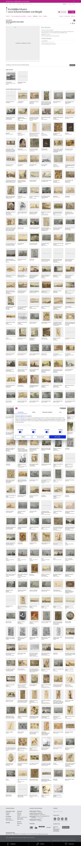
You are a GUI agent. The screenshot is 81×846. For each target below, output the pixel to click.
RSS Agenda (55, 826)
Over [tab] (60, 412)
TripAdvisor (66, 820)
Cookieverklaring (72, 840)
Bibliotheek (19, 812)
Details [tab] (33, 412)
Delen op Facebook (71, 23)
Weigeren (23, 436)
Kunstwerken (74, 20)
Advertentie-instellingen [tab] (47, 412)
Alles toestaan (57, 436)
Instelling (45, 16)
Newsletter (66, 827)
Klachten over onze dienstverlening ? (44, 840)
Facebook (55, 820)
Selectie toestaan (40, 436)
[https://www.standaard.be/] (48, 827)
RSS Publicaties (56, 831)
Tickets (72, 12)
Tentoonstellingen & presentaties (18, 16)
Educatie (61, 16)
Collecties (35, 16)
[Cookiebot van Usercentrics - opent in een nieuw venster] (61, 408)
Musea (40, 16)
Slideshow (72, 65)
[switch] (34, 432)
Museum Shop (8, 819)
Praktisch (8, 16)
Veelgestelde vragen (10, 811)
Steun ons (19, 823)
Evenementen (19, 3)
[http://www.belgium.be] (36, 828)
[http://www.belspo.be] (31, 828)
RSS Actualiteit (56, 829)
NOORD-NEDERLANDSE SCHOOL (48, 43)
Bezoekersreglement (10, 820)
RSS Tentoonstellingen (56, 828)
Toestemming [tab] (20, 412)
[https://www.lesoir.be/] (42, 826)
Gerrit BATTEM (47, 41)
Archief (18, 816)
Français (69, 3)
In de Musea (8, 816)
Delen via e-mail (74, 23)
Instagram (62, 820)
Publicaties (19, 813)
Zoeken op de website (23, 4)
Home (7, 3)
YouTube (58, 820)
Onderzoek (67, 16)
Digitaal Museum (20, 819)
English (74, 3)
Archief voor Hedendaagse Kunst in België (22, 818)
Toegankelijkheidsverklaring (55, 840)
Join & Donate (63, 12)
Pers (14, 3)
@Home (73, 16)
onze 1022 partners (22, 417)
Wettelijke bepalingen (65, 840)
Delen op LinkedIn (72, 23)
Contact (10, 3)
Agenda (29, 16)
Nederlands (65, 3)
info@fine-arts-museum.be (43, 834)
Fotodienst (19, 814)
